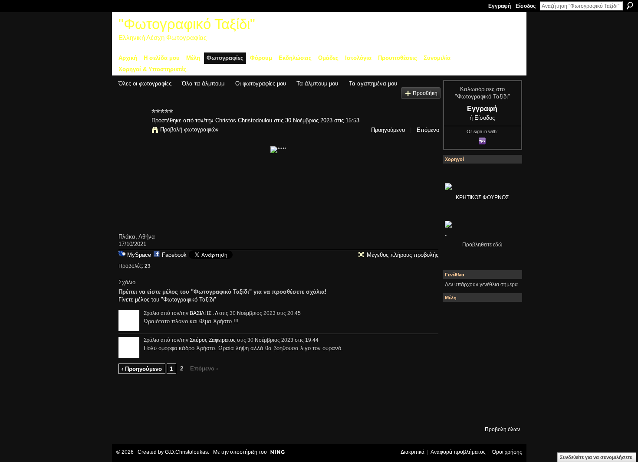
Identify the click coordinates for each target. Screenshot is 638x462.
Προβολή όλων (502, 429)
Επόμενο (428, 130)
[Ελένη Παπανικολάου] (503, 363)
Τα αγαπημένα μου (373, 83)
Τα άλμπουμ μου (317, 83)
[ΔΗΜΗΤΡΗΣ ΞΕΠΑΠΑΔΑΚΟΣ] (503, 339)
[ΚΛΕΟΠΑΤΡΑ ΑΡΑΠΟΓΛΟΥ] (480, 363)
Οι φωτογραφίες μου (260, 83)
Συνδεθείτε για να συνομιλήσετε (596, 457)
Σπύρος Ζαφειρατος (213, 340)
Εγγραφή (499, 6)
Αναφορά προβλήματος (458, 452)
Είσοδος (526, 6)
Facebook (174, 255)
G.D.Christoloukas (186, 452)
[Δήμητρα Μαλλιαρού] (503, 316)
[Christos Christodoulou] (132, 131)
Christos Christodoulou (243, 120)
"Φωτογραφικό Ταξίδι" (186, 24)
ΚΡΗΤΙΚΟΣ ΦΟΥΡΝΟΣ (482, 197)
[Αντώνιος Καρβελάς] (480, 410)
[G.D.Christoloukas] (503, 410)
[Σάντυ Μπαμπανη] (503, 386)
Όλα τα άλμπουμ (203, 83)
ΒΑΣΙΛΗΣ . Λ (204, 313)
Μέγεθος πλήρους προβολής (402, 255)
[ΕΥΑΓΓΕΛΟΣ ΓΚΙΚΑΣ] (480, 386)
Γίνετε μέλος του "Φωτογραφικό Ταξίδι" (167, 299)
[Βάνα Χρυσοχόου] (480, 339)
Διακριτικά (412, 452)
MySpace (139, 255)
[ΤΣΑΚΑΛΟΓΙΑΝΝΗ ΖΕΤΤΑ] (456, 410)
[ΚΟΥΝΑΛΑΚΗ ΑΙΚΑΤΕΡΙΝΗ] (456, 316)
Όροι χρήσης (507, 452)
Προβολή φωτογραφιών (189, 129)
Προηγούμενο (388, 130)
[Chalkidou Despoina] (456, 339)
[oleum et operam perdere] (480, 316)
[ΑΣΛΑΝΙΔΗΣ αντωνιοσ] (456, 363)
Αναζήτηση (629, 6)
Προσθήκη (425, 93)
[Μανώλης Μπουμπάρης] (456, 386)
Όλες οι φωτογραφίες (144, 83)
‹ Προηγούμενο (142, 369)
